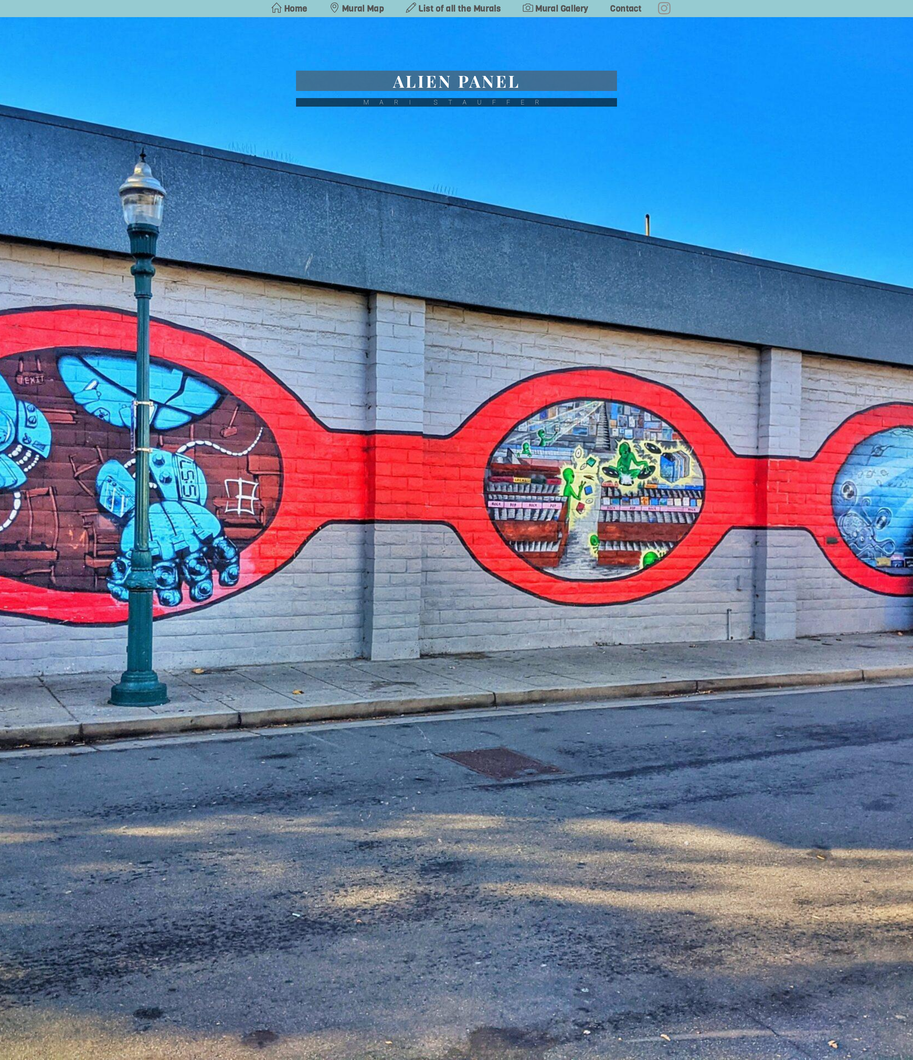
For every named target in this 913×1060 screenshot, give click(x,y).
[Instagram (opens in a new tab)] (664, 8)
